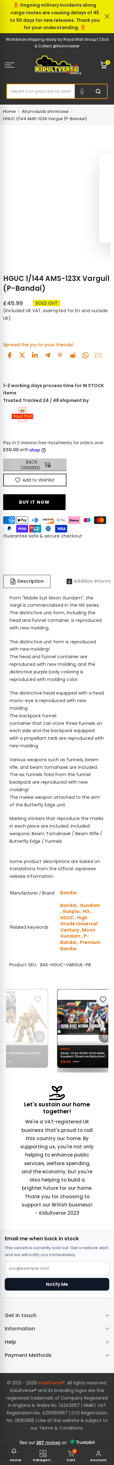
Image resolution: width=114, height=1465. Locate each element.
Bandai (68, 905)
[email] (98, 355)
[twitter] (22, 355)
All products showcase (45, 111)
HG (86, 911)
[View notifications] (14, 1451)
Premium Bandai (80, 945)
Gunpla (70, 911)
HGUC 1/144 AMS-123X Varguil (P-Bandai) (45, 119)
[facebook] (9, 355)
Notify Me (57, 1284)
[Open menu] (16, 65)
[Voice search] (82, 91)
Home (9, 111)
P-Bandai (74, 939)
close (106, 16)
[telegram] (47, 355)
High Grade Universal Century (79, 924)
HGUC (67, 918)
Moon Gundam (77, 933)
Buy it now (34, 502)
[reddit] (72, 355)
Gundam (90, 905)
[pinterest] (60, 355)
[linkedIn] (34, 355)
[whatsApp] (85, 355)
